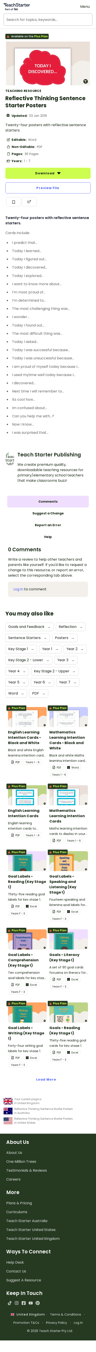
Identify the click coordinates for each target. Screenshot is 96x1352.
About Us (14, 1152)
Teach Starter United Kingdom (33, 1238)
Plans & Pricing (19, 1203)
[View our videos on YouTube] (30, 1303)
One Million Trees (21, 1161)
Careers (13, 1179)
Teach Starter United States (31, 1229)
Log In (78, 1322)
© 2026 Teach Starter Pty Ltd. (50, 1331)
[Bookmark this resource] (13, 201)
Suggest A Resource (23, 1280)
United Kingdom (29, 1314)
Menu (85, 6)
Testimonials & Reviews (26, 1170)
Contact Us (16, 1271)
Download (45, 173)
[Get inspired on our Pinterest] (37, 1303)
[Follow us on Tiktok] (9, 1303)
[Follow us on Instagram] (16, 1303)
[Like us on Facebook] (23, 1303)
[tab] (48, 502)
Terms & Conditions (65, 1314)
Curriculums (16, 1212)
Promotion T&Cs (26, 1322)
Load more (46, 1079)
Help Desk (15, 1262)
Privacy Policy (56, 1322)
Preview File (47, 188)
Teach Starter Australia (26, 1220)
